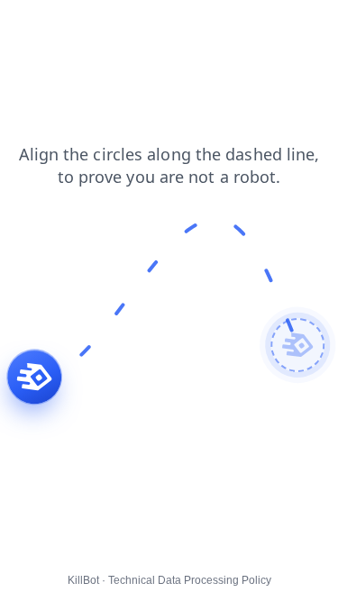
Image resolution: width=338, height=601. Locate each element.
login (121, 26)
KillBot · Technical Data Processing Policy (169, 580)
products (251, 26)
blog (74, 26)
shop (27, 26)
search (32, 44)
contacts (181, 26)
